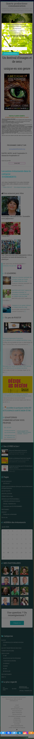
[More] (31, 733)
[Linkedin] (20, 733)
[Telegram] (3, 733)
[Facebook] (8, 733)
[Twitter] (14, 733)
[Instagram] (25, 733)
